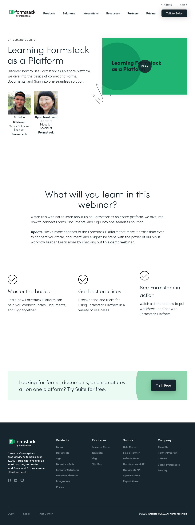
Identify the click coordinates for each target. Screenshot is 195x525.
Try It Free (163, 385)
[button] (49, 13)
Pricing (151, 13)
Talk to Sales (174, 13)
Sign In (183, 4)
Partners (133, 13)
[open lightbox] (144, 66)
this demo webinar (118, 242)
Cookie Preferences (169, 464)
